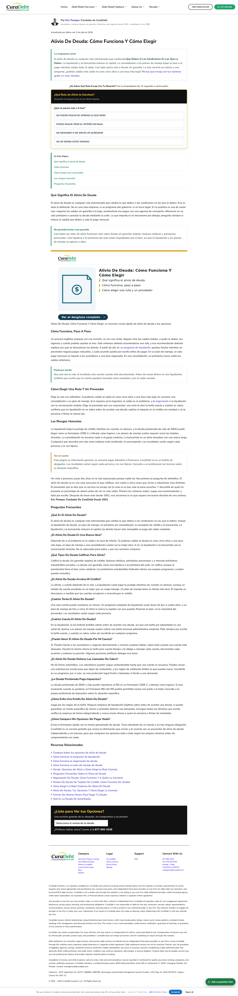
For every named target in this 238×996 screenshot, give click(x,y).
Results (153, 7)
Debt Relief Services (83, 7)
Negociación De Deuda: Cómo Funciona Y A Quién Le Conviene (88, 777)
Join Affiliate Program (86, 862)
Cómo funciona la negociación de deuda (75, 761)
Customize (131, 992)
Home (64, 7)
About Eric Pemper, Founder (88, 859)
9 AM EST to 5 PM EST (171, 867)
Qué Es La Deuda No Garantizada (72, 798)
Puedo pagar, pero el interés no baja (79, 124)
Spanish (81, 873)
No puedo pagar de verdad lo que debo (81, 115)
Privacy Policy (111, 864)
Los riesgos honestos (64, 178)
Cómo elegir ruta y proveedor (68, 172)
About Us (136, 7)
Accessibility (111, 859)
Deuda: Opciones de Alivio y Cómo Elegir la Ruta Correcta (85, 769)
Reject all (189, 992)
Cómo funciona (61, 167)
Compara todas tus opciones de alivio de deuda (79, 752)
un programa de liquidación (135, 347)
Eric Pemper (72, 20)
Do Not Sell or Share (159, 992)
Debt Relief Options (113, 7)
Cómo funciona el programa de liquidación (76, 756)
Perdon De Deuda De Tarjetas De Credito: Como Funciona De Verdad (91, 782)
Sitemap (109, 867)
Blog (80, 870)
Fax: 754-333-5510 (170, 862)
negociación (162, 401)
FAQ (136, 859)
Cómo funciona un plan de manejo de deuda (77, 765)
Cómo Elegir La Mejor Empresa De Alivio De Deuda (81, 786)
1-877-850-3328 (102, 829)
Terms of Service (112, 862)
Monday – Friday (169, 864)
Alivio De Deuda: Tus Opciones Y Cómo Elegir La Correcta (85, 790)
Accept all (175, 992)
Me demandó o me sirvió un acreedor (79, 132)
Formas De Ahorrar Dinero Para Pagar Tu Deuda (80, 794)
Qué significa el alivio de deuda (69, 161)
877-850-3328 (168, 859)
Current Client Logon (86, 867)
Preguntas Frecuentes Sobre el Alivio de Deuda (79, 773)
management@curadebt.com (173, 870)
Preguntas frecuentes (65, 183)
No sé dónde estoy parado (72, 141)
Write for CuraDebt (85, 864)
